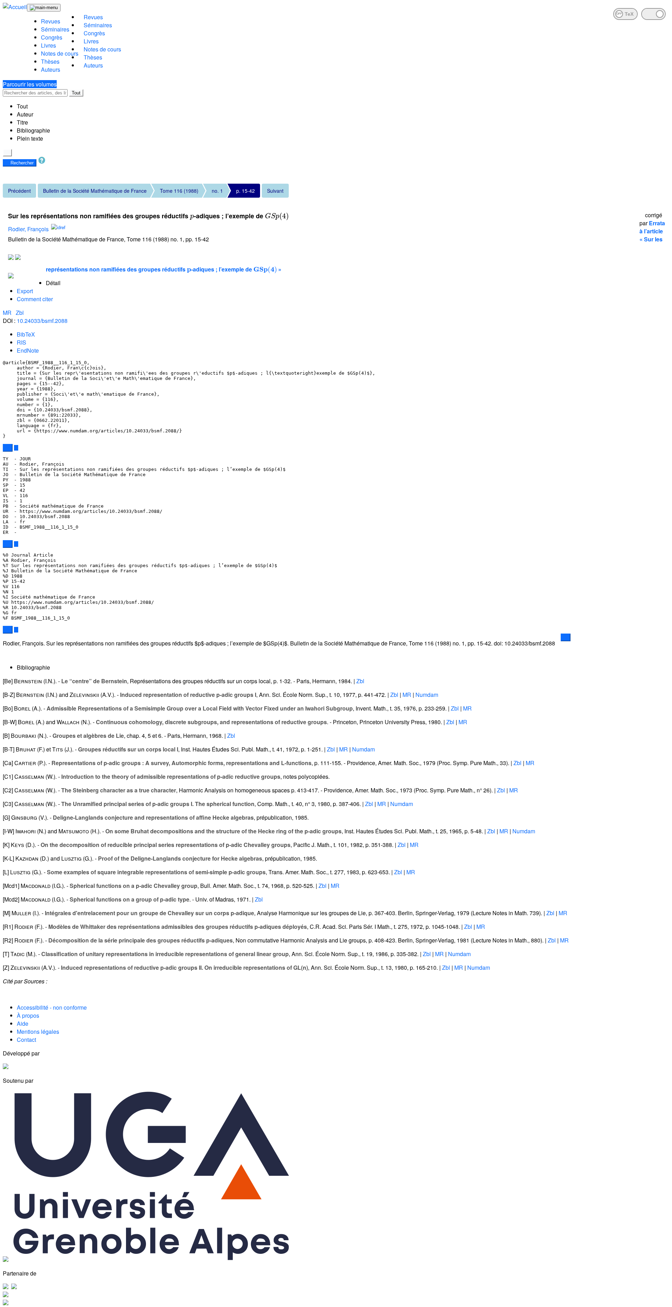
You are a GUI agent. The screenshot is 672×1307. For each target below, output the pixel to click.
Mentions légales (38, 1031)
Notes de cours (59, 53)
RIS (21, 342)
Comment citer (35, 299)
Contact (26, 1040)
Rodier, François (28, 229)
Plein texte (30, 138)
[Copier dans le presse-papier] (8, 448)
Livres (48, 45)
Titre (22, 122)
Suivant (275, 190)
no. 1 (217, 190)
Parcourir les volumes (30, 84)
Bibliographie (33, 130)
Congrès (51, 37)
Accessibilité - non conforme (52, 1007)
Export (25, 291)
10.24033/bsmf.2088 (42, 321)
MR (8, 313)
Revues (50, 21)
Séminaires (55, 29)
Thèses (50, 61)
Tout (76, 93)
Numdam (426, 695)
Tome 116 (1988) (179, 190)
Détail (53, 283)
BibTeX (26, 334)
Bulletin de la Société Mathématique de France (95, 190)
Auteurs (50, 69)
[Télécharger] (16, 448)
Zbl (20, 313)
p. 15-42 (245, 190)
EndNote (28, 350)
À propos (28, 1015)
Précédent (19, 190)
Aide (22, 1023)
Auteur (25, 114)
